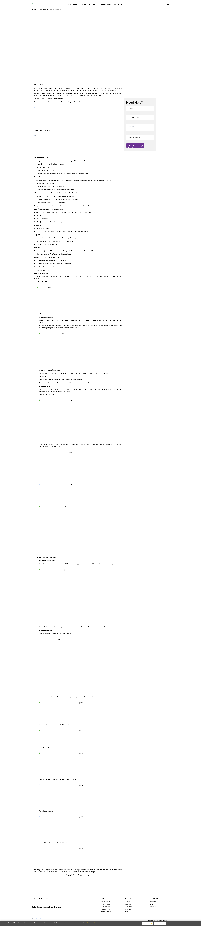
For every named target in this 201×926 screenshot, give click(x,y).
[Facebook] (41, 919)
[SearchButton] (168, 4)
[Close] (198, 923)
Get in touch (131, 146)
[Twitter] (33, 919)
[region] (100, 923)
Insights (43, 10)
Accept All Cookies (160, 923)
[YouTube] (45, 919)
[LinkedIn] (37, 919)
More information (91, 922)
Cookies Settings (147, 923)
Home (34, 10)
